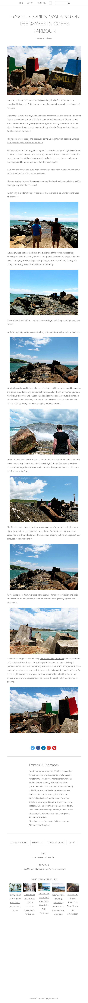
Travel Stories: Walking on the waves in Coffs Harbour (44, 24)
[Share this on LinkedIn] (44, 748)
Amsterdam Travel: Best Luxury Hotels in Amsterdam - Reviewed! (30, 904)
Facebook (48, 821)
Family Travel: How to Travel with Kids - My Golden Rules (15, 902)
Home (21, 3)
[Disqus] (44, 954)
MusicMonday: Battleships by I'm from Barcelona (44, 869)
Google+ (45, 825)
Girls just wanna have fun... (44, 857)
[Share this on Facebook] (38, 748)
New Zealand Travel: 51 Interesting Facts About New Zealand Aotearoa (58, 904)
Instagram (65, 821)
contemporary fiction (62, 806)
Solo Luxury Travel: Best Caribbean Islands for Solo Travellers (44, 903)
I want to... (41, 3)
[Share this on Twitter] (33, 748)
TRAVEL (72, 842)
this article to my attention (52, 659)
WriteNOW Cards (37, 798)
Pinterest (33, 825)
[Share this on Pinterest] (54, 748)
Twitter (57, 821)
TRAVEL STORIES (55, 842)
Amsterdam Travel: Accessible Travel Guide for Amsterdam (72, 904)
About (30, 3)
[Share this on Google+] (49, 748)
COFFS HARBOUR (19, 842)
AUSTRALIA (37, 842)
